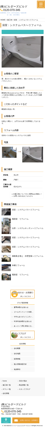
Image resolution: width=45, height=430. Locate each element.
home (5, 381)
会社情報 (6, 393)
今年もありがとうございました (24, 317)
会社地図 (17, 353)
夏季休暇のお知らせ (21, 307)
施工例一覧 (7, 385)
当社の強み (23, 381)
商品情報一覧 (24, 385)
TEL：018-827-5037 (9, 414)
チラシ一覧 (7, 389)
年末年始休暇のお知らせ (23, 321)
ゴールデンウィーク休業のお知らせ (24, 312)
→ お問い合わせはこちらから (22, 196)
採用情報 (17, 359)
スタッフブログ (24, 389)
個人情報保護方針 (20, 364)
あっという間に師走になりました (24, 326)
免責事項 (17, 369)
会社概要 (17, 348)
